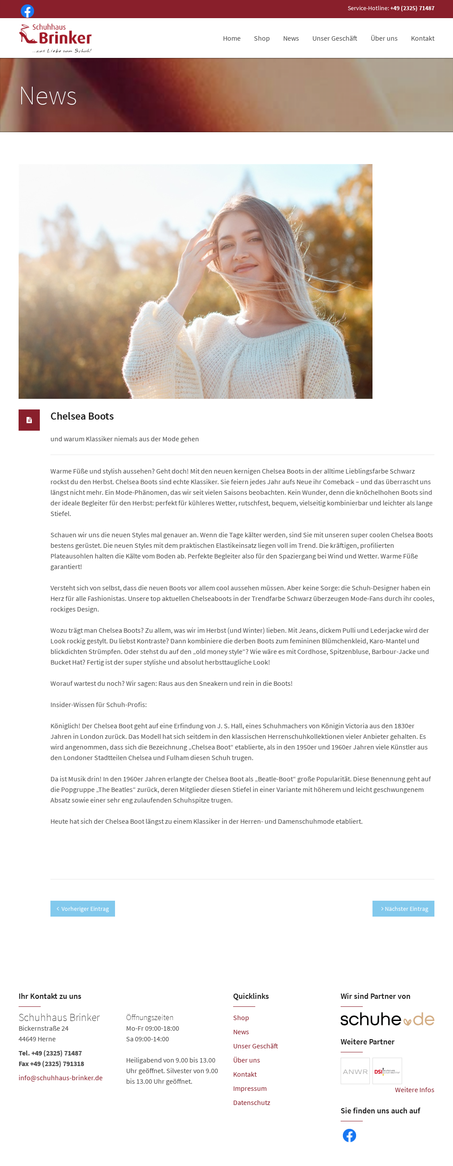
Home (232, 38)
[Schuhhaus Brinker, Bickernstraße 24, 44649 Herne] (119, 1049)
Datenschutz (251, 1102)
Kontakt (422, 38)
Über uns (384, 38)
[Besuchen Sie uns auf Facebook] (26, 10)
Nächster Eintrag (406, 909)
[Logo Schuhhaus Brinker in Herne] (56, 38)
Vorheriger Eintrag (85, 909)
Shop (262, 38)
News (291, 38)
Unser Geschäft (334, 38)
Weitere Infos (414, 1089)
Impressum (250, 1088)
